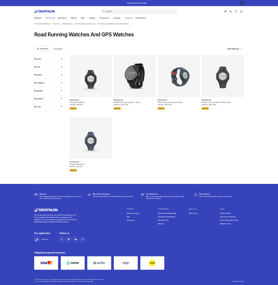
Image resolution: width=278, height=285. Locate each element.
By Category (39, 83)
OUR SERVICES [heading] (163, 209)
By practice (38, 99)
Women (74, 18)
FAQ (128, 217)
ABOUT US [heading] (193, 209)
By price (37, 59)
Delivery (161, 224)
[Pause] (242, 3)
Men (83, 18)
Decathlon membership (166, 217)
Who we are (193, 213)
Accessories (104, 18)
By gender (38, 91)
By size (37, 67)
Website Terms (225, 224)
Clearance (129, 18)
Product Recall (225, 213)
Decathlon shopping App (167, 213)
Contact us (131, 220)
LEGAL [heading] (222, 209)
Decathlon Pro (140, 18)
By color (37, 107)
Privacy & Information (228, 217)
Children (92, 18)
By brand (38, 75)
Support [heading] (130, 209)
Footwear (117, 18)
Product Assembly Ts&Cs (229, 220)
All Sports (38, 18)
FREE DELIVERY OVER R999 (137, 3)
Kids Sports (62, 18)
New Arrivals (50, 18)
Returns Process (133, 213)
